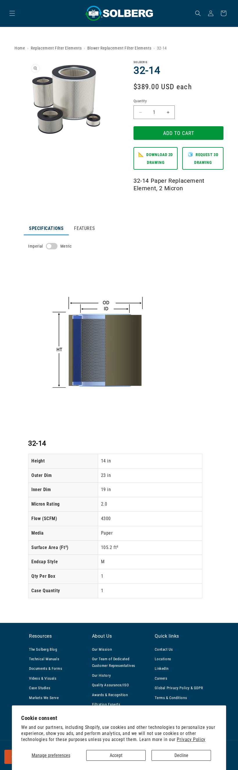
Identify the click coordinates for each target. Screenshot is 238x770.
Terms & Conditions (171, 698)
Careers (161, 678)
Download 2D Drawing (155, 158)
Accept (116, 755)
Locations (163, 659)
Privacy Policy (191, 739)
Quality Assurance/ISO (110, 685)
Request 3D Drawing (202, 158)
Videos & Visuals (43, 678)
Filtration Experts (106, 704)
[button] (12, 13)
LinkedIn (161, 668)
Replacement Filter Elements (56, 48)
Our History (101, 675)
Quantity (140, 101)
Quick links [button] (167, 636)
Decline (181, 755)
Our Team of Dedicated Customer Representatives (113, 662)
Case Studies (39, 688)
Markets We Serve (44, 698)
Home (20, 48)
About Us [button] (102, 636)
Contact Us (164, 649)
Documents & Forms (45, 668)
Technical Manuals (44, 659)
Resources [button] (40, 636)
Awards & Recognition (110, 695)
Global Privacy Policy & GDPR (179, 688)
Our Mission (102, 649)
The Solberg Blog (43, 649)
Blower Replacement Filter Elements (119, 48)
